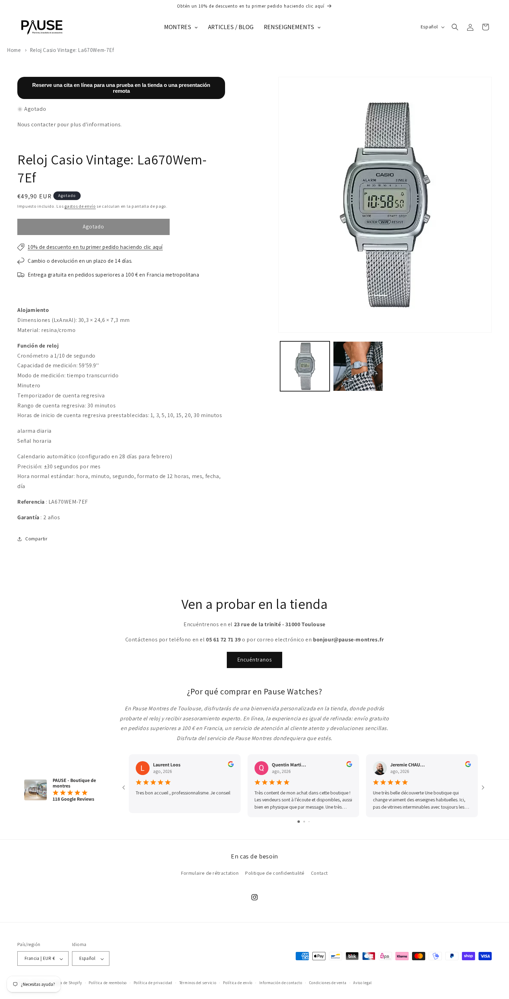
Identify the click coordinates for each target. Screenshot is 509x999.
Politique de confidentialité (274, 873)
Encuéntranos (254, 660)
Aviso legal (362, 983)
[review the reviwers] (231, 765)
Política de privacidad (153, 983)
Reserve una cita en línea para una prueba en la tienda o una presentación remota (121, 88)
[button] (455, 27)
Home (14, 50)
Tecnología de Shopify (63, 983)
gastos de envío (80, 206)
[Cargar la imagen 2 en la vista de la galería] (358, 366)
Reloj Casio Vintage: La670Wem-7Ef (72, 50)
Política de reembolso (108, 983)
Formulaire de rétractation (210, 873)
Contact (319, 873)
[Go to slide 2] (304, 821)
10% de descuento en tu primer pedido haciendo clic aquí (95, 247)
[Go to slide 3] (309, 821)
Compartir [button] (36, 539)
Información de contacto (280, 983)
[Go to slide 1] (298, 821)
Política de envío (237, 983)
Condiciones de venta (328, 983)
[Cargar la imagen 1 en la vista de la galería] (305, 366)
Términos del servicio (197, 983)
